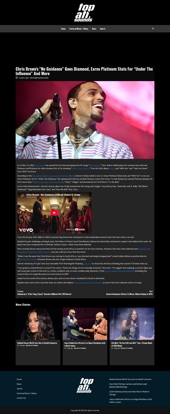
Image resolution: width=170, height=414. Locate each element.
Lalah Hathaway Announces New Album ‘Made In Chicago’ (129, 393)
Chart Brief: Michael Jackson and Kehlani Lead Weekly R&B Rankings (128, 385)
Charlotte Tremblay (32, 345)
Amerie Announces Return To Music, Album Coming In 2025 (129, 292)
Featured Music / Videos (78, 28)
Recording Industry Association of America (51, 175)
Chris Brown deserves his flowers (88, 282)
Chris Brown (40, 165)
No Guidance (95, 165)
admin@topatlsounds (39, 77)
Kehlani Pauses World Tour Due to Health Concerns (37, 343)
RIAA (72, 175)
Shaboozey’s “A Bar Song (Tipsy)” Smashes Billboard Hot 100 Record (44, 292)
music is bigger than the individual (119, 271)
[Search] (152, 28)
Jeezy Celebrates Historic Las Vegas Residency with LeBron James (130, 401)
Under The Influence (81, 168)
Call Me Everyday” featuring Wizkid (49, 182)
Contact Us (21, 398)
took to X (87, 263)
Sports (102, 28)
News (94, 28)
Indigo (112, 168)
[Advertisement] (85, 50)
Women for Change (27, 259)
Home (63, 28)
